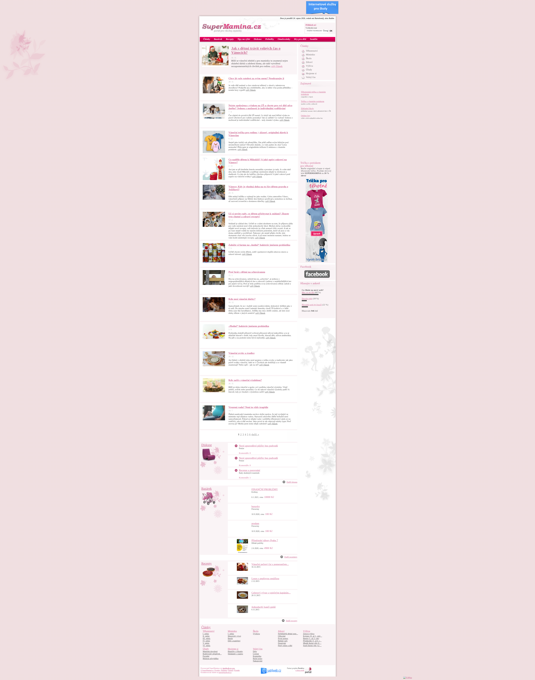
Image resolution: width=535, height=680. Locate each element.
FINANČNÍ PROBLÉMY (264, 489)
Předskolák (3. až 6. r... (312, 641)
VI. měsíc (206, 646)
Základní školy (307, 108)
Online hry (305, 115)
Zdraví (309, 62)
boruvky (255, 506)
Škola (309, 58)
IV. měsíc (206, 641)
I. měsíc (206, 634)
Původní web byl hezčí (312, 305)
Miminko (310, 54)
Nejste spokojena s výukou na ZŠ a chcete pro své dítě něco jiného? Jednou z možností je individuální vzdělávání (260, 107)
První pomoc (283, 638)
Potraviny (255, 509)
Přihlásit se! (311, 25)
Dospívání (282, 643)
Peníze (241, 448)
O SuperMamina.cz (207, 670)
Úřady (309, 69)
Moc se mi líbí (308, 292)
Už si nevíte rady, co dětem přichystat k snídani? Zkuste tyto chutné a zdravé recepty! (258, 215)
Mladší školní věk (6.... (312, 643)
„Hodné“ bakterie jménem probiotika (248, 326)
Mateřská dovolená (210, 651)
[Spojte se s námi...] (317, 277)
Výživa (309, 66)
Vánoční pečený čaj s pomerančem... (270, 564)
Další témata (292, 482)
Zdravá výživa (308, 634)
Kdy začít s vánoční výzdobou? (245, 380)
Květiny (254, 492)
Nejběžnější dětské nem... (288, 634)
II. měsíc (206, 636)
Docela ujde (307, 298)
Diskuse (206, 445)
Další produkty (290, 557)
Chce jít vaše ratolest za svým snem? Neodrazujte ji (256, 78)
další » (255, 434)
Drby (255, 651)
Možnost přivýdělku (210, 659)
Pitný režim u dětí (285, 646)
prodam (255, 523)
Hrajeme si (311, 73)
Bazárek (206, 488)
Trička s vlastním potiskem (312, 101)
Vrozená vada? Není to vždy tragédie (248, 407)
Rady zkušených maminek (249, 473)
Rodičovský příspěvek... (212, 654)
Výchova (256, 634)
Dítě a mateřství (234, 641)
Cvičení (256, 654)
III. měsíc (206, 638)
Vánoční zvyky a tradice (241, 353)
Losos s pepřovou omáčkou (265, 578)
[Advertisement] (251, 7)
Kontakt (237, 670)
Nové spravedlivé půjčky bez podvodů (258, 445)
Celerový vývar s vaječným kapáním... (271, 592)
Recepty (206, 563)
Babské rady (283, 641)
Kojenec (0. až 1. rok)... (312, 636)
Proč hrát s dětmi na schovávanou (246, 272)
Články (206, 627)
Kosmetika (257, 656)
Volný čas (311, 77)
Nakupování (257, 661)
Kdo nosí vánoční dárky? (242, 299)
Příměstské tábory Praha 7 (264, 540)
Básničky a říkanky (235, 651)
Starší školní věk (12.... (312, 646)
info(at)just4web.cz (225, 672)
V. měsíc (206, 643)
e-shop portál (300, 670)
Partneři (230, 670)
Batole (230, 638)
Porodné (206, 656)
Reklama (224, 670)
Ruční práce (257, 659)
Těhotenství (312, 51)
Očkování (281, 636)
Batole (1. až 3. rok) (311, 638)
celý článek (277, 66)
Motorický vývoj (234, 636)
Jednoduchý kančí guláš (263, 607)
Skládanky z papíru (235, 654)
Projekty (217, 670)
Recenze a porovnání (249, 470)
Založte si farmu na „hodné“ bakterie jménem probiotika (259, 244)
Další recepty (291, 621)
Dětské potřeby (257, 543)
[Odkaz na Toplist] (407, 678)
